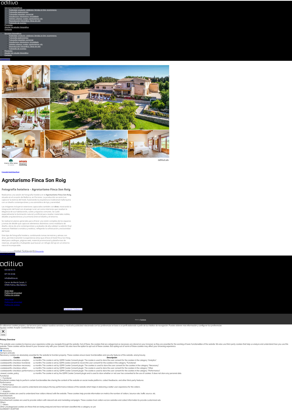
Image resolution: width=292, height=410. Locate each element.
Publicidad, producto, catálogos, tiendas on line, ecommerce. (33, 10)
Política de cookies (12, 295)
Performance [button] (5, 382)
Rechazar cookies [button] (34, 328)
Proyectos (9, 25)
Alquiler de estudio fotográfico (17, 27)
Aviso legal (9, 291)
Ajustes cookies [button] (6, 328)
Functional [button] (4, 376)
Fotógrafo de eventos (17, 23)
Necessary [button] (4, 348)
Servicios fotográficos (13, 8)
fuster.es (143, 320)
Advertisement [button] (6, 396)
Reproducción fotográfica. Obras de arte (24, 21)
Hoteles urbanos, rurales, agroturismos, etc (26, 19)
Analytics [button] (4, 389)
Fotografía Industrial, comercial (21, 14)
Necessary (7, 351)
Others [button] (3, 402)
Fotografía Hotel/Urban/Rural (10, 172)
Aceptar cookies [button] (20, 328)
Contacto (8, 29)
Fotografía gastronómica (18, 12)
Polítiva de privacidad (13, 293)
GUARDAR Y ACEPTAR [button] (9, 409)
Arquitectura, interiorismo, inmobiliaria (24, 17)
